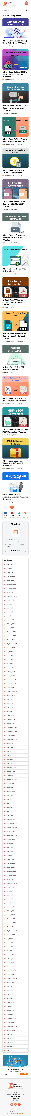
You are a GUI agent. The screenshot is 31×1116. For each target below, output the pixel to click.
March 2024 (10, 572)
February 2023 (11, 624)
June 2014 (10, 1038)
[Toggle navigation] (26, 3)
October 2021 (11, 688)
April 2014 (10, 1046)
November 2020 (12, 732)
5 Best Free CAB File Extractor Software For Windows (13, 463)
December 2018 (12, 823)
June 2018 (10, 847)
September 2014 (12, 1026)
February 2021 (11, 720)
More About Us (15, 550)
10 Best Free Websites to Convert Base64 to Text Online (14, 336)
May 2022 (10, 660)
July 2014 (10, 1034)
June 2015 (10, 991)
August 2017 (11, 887)
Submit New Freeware (15, 1094)
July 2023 (10, 604)
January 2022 (11, 676)
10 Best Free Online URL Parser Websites (14, 368)
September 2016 (12, 931)
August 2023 (11, 600)
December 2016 (12, 919)
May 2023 (10, 612)
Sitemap (15, 1100)
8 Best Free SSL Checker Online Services (14, 270)
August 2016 (11, 935)
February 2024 (11, 576)
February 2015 (11, 1007)
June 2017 (10, 895)
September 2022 (12, 644)
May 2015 (10, 995)
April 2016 (10, 951)
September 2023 (12, 596)
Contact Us (15, 1096)
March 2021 (10, 716)
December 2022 (12, 632)
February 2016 (11, 959)
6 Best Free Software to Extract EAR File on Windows (13, 237)
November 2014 (12, 1019)
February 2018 (11, 863)
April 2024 (10, 568)
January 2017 (11, 915)
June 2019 (10, 799)
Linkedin (19, 1104)
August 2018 (11, 839)
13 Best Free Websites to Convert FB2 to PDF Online (14, 302)
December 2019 (12, 775)
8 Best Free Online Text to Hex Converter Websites (14, 140)
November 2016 (12, 923)
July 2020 (10, 747)
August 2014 (11, 1030)
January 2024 (11, 580)
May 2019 (10, 803)
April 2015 (10, 999)
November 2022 (12, 636)
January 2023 (11, 628)
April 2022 (10, 664)
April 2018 (10, 855)
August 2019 (11, 791)
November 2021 (12, 684)
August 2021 (11, 696)
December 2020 (12, 728)
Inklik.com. (21, 1113)
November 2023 (12, 588)
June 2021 (10, 704)
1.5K (18, 516)
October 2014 (11, 1023)
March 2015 (10, 1003)
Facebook (11, 1104)
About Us (15, 1098)
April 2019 (10, 807)
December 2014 (12, 1015)
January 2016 (11, 963)
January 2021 (11, 724)
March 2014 (10, 1050)
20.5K (5, 516)
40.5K (12, 516)
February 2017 (11, 911)
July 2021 (10, 700)
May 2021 (10, 708)
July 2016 (10, 939)
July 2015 (10, 987)
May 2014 (10, 1042)
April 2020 (10, 759)
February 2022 (11, 672)
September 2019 (12, 787)
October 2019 (11, 783)
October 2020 (11, 735)
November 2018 (12, 827)
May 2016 (10, 947)
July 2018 (10, 843)
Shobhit (6, 46)
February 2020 (11, 767)
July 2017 (10, 891)
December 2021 (12, 680)
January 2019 (11, 819)
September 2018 (12, 835)
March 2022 (10, 668)
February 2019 (11, 815)
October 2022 (11, 640)
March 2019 (10, 811)
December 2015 (12, 967)
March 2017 (10, 907)
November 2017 (12, 875)
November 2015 (12, 971)
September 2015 (12, 979)
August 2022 (11, 648)
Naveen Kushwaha (9, 79)
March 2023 (10, 620)
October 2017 (11, 879)
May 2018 (10, 851)
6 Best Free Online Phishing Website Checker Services (15, 497)
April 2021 (10, 712)
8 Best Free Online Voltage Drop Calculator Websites (15, 42)
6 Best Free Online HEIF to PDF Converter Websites (15, 430)
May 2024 (10, 564)
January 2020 (11, 771)
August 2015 (11, 983)
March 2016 (10, 955)
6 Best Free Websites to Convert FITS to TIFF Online (13, 204)
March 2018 (10, 859)
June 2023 (10, 608)
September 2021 (12, 692)
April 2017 (10, 903)
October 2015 (11, 975)
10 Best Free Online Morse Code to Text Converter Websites (15, 108)
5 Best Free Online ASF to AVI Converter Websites (14, 399)
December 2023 (12, 584)
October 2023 (11, 592)
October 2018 (11, 831)
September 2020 (12, 739)
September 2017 (12, 883)
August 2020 (11, 743)
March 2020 (10, 763)
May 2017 (10, 899)
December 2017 (12, 871)
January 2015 (11, 1011)
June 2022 (10, 656)
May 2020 (10, 755)
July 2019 (10, 795)
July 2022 (10, 652)
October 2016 (11, 927)
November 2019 (12, 779)
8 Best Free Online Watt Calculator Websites (13, 171)
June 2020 (10, 751)
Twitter (15, 1104)
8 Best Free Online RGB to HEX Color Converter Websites (14, 74)
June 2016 (10, 943)
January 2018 (11, 867)
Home (16, 1092)
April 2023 (10, 616)
